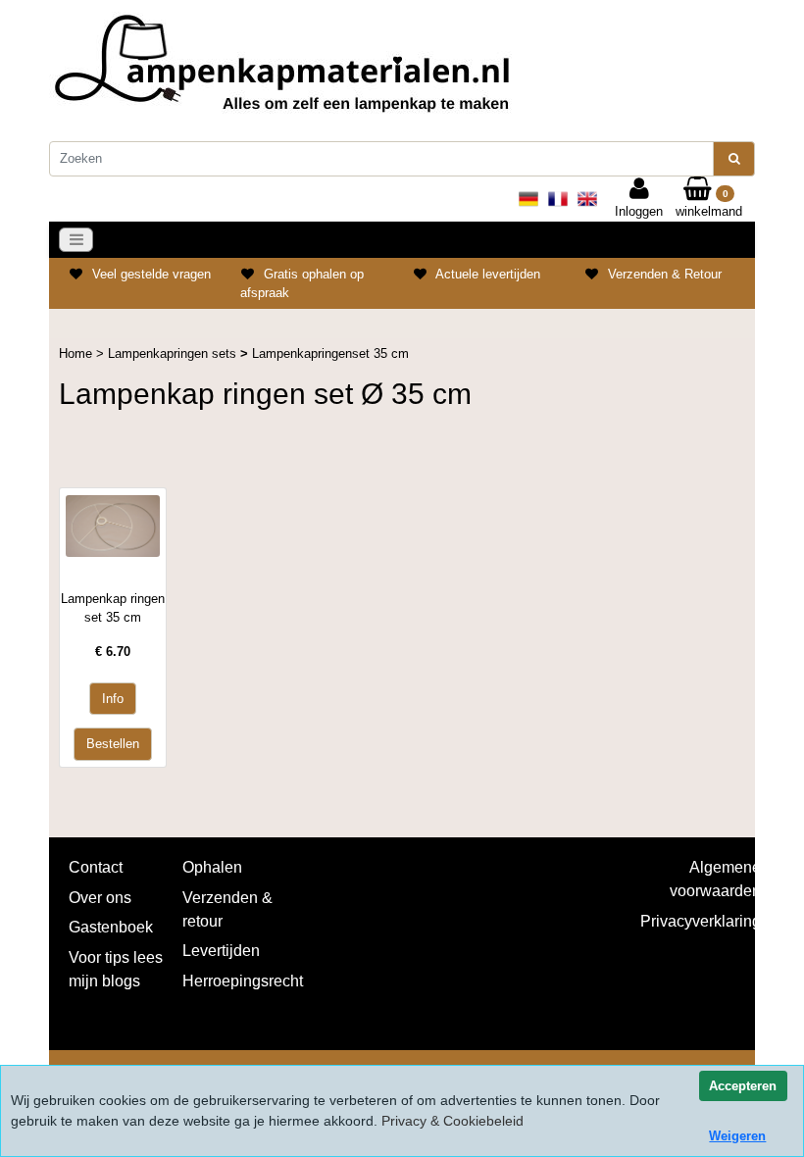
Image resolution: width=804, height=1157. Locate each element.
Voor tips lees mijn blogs (116, 969)
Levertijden (221, 950)
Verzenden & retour (227, 909)
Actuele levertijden (487, 274)
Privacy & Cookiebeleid (452, 1121)
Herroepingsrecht (242, 981)
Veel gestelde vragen (151, 274)
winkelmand (709, 204)
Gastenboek (111, 927)
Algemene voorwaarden (715, 879)
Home (77, 353)
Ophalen (212, 867)
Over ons (100, 897)
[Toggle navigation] (76, 240)
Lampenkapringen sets (174, 353)
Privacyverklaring (700, 921)
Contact (96, 867)
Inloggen (639, 211)
